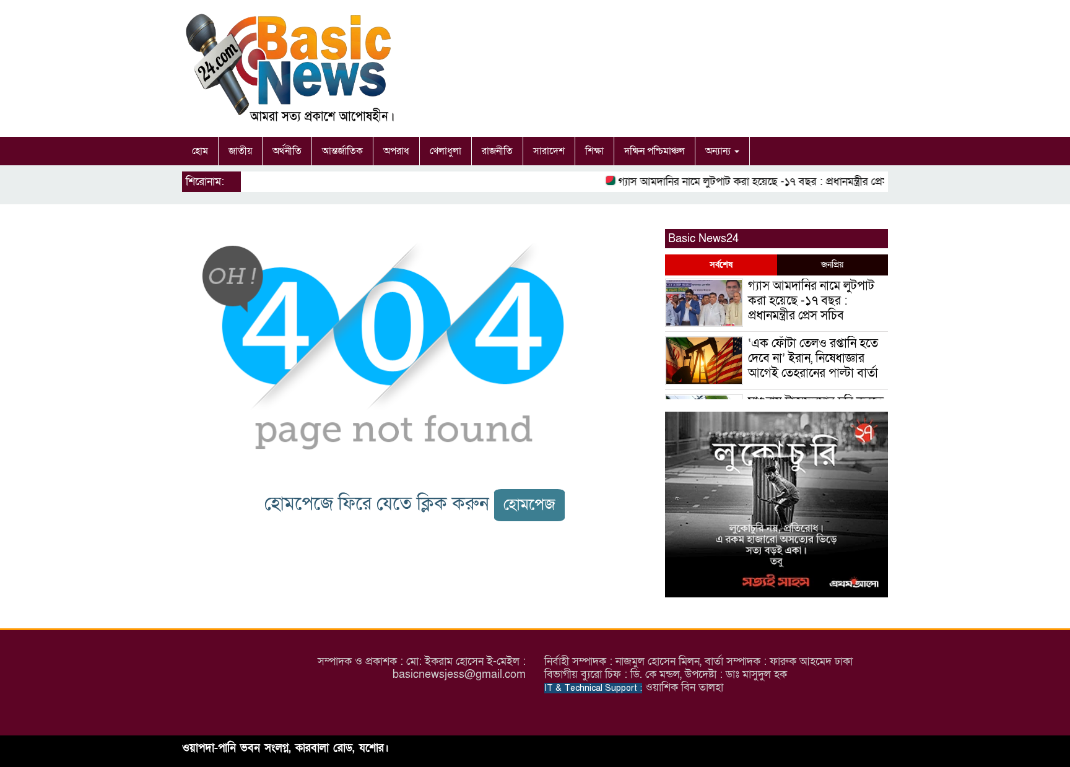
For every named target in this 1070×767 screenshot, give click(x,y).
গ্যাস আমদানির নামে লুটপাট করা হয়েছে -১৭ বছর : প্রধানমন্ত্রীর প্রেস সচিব (754, 182)
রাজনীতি (497, 151)
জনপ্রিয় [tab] (832, 265)
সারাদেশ (549, 151)
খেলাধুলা (445, 151)
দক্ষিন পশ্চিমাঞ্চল (654, 151)
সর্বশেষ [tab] (721, 265)
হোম (200, 151)
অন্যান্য (719, 151)
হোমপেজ (529, 505)
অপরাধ (396, 151)
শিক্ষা (594, 151)
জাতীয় (240, 151)
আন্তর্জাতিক (342, 151)
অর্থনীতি (287, 151)
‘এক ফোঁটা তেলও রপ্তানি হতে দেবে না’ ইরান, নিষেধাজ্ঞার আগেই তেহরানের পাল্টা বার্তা (813, 358)
